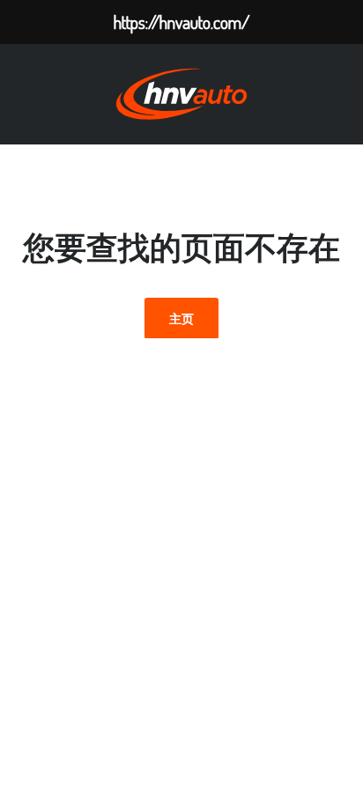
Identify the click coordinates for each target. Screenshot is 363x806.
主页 (182, 319)
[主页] (181, 93)
